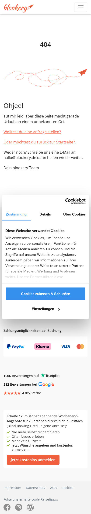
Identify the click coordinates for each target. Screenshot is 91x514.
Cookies (67, 487)
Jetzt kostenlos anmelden (33, 459)
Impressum (12, 487)
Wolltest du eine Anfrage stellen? (32, 131)
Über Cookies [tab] (74, 214)
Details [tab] (45, 214)
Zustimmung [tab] (16, 214)
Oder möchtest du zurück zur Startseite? (39, 142)
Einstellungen (43, 309)
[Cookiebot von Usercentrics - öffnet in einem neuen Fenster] (65, 201)
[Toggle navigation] (80, 7)
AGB (53, 487)
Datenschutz (36, 487)
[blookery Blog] (30, 507)
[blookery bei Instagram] (18, 507)
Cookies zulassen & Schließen (45, 293)
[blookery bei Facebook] (7, 507)
